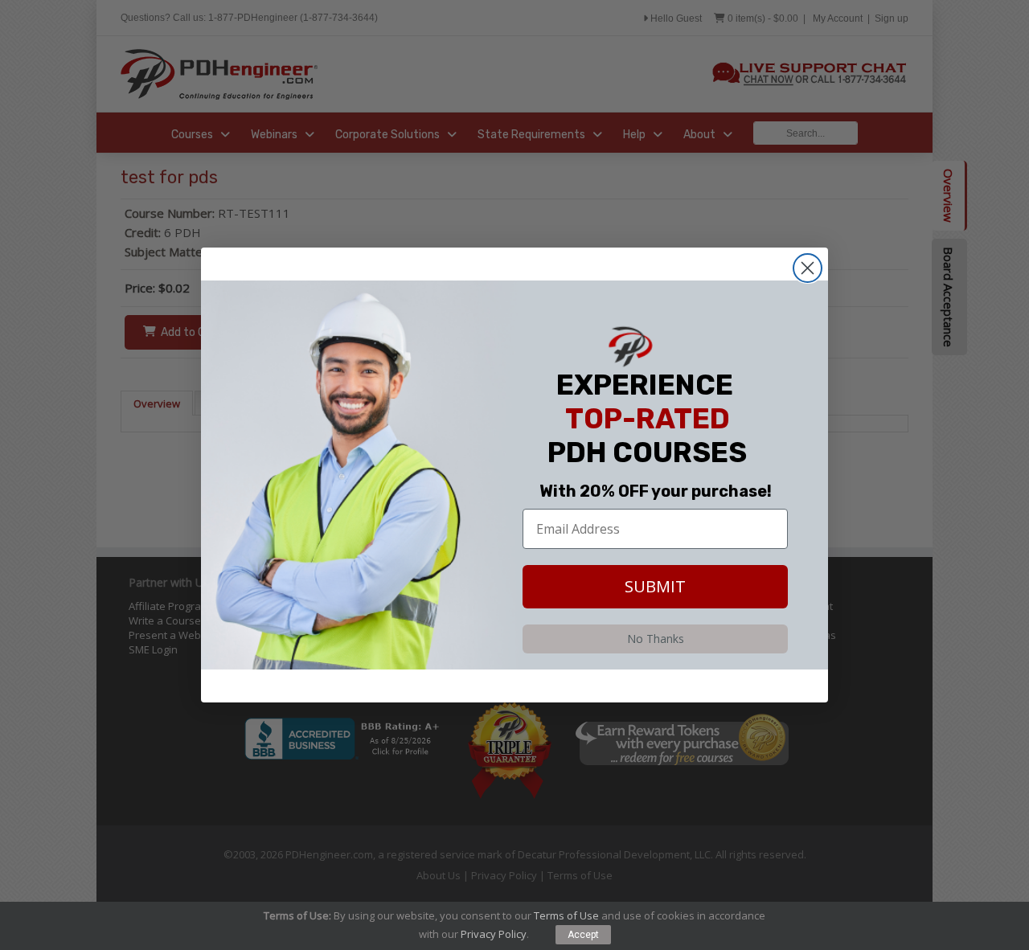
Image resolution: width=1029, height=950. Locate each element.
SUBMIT (655, 586)
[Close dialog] (807, 268)
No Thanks (655, 638)
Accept (583, 934)
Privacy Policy (494, 934)
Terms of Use (566, 915)
